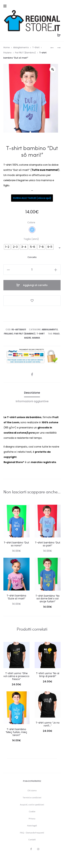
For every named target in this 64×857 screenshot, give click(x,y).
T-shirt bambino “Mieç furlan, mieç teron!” (16, 732)
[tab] (32, 392)
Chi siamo (32, 790)
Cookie (32, 811)
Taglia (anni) (31, 239)
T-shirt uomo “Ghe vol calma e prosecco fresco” (16, 676)
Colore (31, 222)
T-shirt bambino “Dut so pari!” (47, 544)
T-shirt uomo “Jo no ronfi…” (48, 724)
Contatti (32, 839)
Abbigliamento (21, 47)
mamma (36, 337)
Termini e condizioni (32, 797)
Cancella (32, 257)
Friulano (7, 52)
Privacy (32, 818)
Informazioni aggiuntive (32, 401)
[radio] (7, 247)
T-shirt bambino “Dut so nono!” (16, 544)
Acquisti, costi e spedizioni (32, 804)
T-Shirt (36, 47)
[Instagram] (38, 849)
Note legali (32, 825)
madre (27, 337)
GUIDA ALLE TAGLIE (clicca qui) (32, 198)
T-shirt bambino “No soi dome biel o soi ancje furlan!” (47, 598)
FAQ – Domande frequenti (32, 832)
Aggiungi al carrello (35, 285)
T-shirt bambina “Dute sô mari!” (16, 597)
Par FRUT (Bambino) (25, 52)
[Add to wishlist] (32, 300)
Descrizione (32, 393)
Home (6, 47)
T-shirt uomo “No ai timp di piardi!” (47, 675)
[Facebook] (31, 849)
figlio (56, 333)
